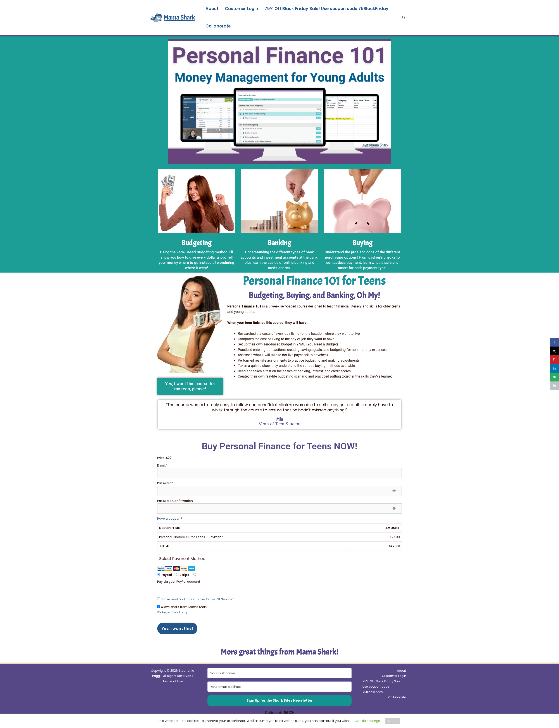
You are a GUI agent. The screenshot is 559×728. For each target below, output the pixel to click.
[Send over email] (554, 377)
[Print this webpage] (554, 385)
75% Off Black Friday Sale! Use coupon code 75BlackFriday (326, 9)
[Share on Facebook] (554, 342)
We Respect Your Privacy (172, 612)
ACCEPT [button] (392, 721)
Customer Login (241, 9)
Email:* (162, 465)
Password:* (165, 483)
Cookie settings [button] (367, 720)
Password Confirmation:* (176, 501)
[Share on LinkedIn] (554, 368)
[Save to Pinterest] (554, 359)
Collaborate (218, 26)
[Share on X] (554, 351)
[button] (404, 17)
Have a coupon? (169, 518)
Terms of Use (172, 681)
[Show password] (394, 491)
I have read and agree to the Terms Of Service (196, 599)
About (211, 9)
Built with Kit (279, 713)
